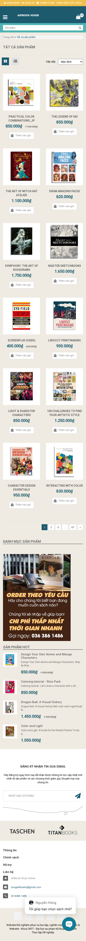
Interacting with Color (64, 485)
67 (72, 527)
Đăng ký (30, 3)
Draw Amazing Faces (64, 191)
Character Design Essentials (21, 487)
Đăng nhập (13, 3)
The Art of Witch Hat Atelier (22, 193)
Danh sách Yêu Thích (69, 3)
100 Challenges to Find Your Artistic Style (64, 413)
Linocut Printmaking (64, 340)
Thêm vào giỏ (23, 135)
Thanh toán (47, 3)
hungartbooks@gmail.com (26, 887)
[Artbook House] (32, 15)
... (65, 527)
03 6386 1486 (19, 896)
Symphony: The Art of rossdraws (21, 267)
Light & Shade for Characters (21, 413)
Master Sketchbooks (64, 265)
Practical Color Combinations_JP (21, 118)
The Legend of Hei (64, 116)
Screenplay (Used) (21, 340)
